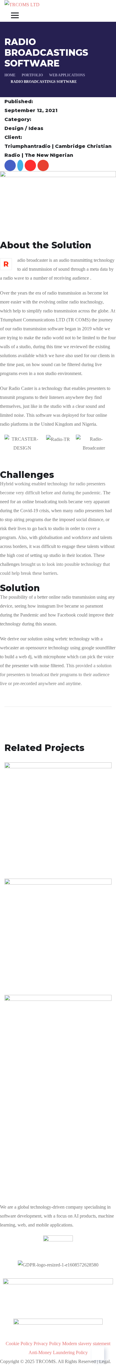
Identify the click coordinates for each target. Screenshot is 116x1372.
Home (9, 75)
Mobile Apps (26, 973)
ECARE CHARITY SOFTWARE (39, 1074)
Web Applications (67, 75)
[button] (58, 457)
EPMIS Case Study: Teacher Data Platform (56, 844)
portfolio (32, 75)
